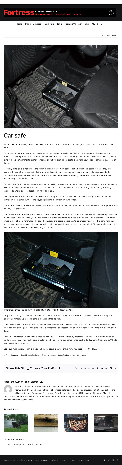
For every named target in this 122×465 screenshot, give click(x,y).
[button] (101, 23)
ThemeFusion (47, 460)
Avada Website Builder (31, 460)
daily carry (37, 355)
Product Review (69, 355)
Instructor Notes (56, 355)
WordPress (84, 460)
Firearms (45, 355)
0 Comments (81, 355)
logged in (20, 444)
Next (114, 35)
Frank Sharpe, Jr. (12, 355)
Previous (106, 35)
